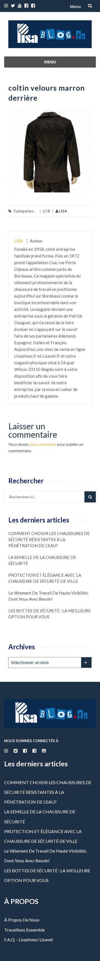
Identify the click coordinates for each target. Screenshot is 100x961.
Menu (75, 6)
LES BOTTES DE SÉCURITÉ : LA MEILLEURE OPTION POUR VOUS (49, 613)
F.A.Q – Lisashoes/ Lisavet (28, 939)
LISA (62, 211)
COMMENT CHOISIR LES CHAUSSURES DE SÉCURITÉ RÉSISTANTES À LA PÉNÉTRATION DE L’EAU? (49, 539)
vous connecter (42, 444)
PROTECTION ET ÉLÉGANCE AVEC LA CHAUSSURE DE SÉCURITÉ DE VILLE (44, 578)
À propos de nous (21, 919)
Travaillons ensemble (24, 929)
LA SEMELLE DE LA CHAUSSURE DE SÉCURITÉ (42, 560)
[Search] (90, 496)
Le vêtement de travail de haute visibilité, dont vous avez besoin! (48, 595)
